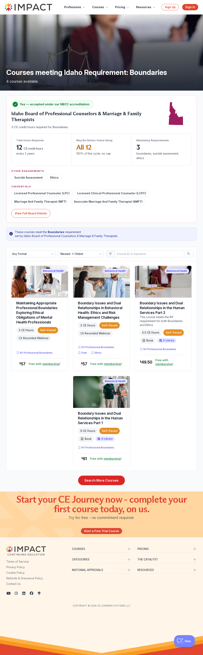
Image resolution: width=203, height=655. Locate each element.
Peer (84, 352)
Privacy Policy (15, 567)
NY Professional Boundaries (36, 352)
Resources (143, 7)
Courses (98, 7)
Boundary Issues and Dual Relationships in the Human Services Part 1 (100, 418)
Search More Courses (101, 480)
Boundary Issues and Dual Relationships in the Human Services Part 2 (162, 308)
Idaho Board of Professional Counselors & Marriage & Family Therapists (70, 236)
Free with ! (44, 364)
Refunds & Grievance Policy (24, 578)
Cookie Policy (15, 572)
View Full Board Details (31, 213)
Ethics (98, 352)
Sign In (190, 7)
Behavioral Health (53, 270)
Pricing (120, 7)
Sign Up (170, 7)
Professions (72, 7)
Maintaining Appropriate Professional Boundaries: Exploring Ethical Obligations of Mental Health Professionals (37, 312)
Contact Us (13, 583)
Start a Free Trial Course (101, 531)
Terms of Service (17, 561)
